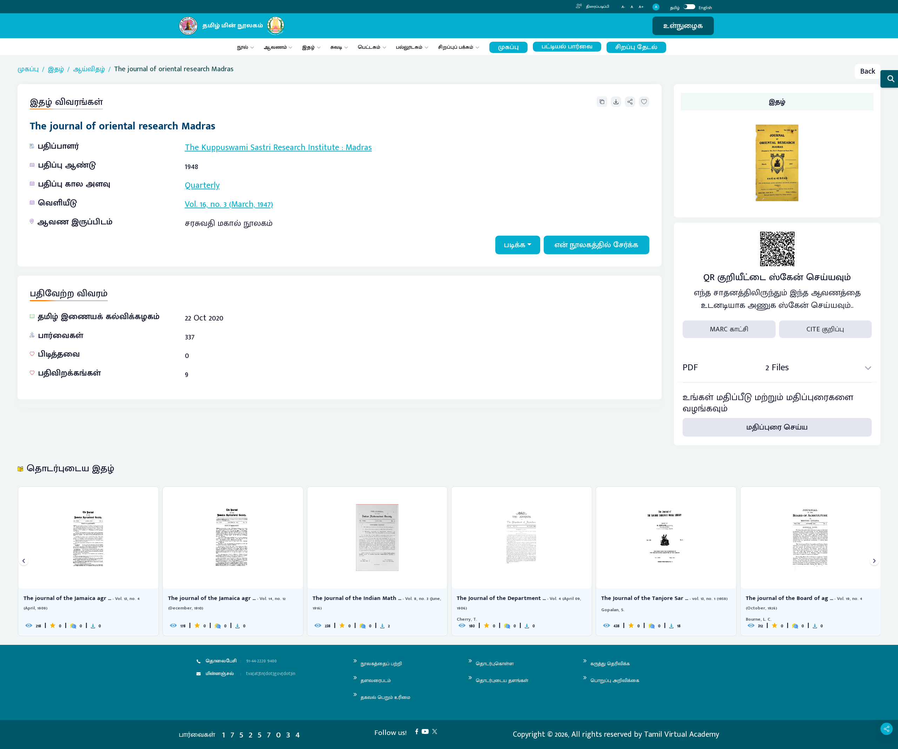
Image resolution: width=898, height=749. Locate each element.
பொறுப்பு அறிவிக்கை (614, 680)
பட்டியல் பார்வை (567, 47)
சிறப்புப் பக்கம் (455, 47)
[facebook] (418, 730)
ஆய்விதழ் (89, 69)
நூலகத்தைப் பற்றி (381, 663)
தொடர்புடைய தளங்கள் (502, 680)
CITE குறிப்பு (825, 329)
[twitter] (436, 730)
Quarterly (202, 185)
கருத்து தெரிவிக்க (610, 663)
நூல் (242, 47)
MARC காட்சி (729, 329)
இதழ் (308, 47)
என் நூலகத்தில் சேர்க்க (596, 244)
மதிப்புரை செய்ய (777, 427)
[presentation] (24, 561)
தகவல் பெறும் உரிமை (385, 697)
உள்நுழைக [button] (683, 25)
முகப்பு (508, 47)
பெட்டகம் (369, 47)
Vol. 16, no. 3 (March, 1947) (229, 204)
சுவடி (336, 47)
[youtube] (427, 730)
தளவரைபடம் (376, 680)
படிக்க (514, 244)
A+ (641, 7)
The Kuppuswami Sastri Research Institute (262, 148)
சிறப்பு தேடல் (636, 47)
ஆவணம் (276, 47)
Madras (359, 148)
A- (623, 7)
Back (867, 71)
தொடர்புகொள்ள (495, 663)
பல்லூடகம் (409, 47)
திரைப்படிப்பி (597, 7)
